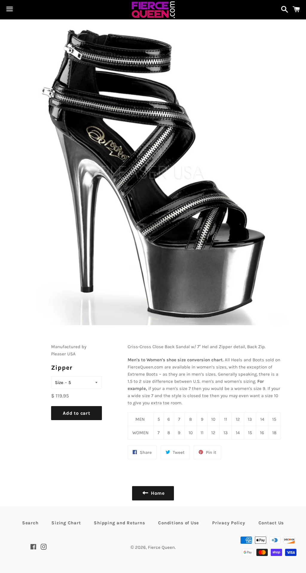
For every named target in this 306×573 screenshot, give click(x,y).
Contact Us (271, 523)
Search (30, 523)
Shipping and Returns (119, 523)
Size (59, 382)
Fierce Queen (161, 547)
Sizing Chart (66, 523)
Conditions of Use (178, 523)
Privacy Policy (228, 523)
